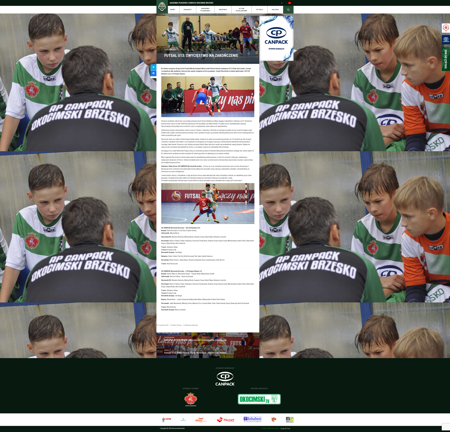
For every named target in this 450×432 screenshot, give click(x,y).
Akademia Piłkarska (205, 10)
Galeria (275, 9)
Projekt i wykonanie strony (270, 428)
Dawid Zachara (177, 325)
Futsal (259, 9)
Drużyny (222, 9)
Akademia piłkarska (191, 325)
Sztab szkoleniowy (241, 10)
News (172, 9)
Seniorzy (188, 9)
